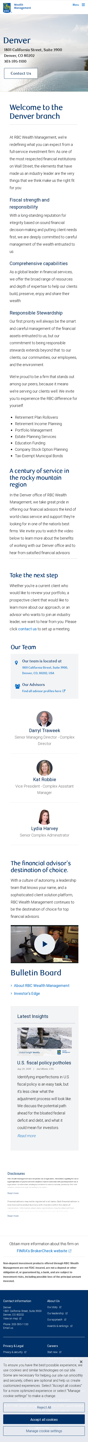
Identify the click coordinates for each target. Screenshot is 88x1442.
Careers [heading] (52, 1346)
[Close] (81, 1361)
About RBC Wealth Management (41, 985)
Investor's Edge (27, 993)
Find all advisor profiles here (41, 691)
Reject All (44, 1407)
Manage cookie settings (44, 1431)
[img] (44, 53)
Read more (26, 1135)
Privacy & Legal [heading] (13, 1346)
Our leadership (55, 1313)
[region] (44, 1399)
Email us (8, 1328)
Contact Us (21, 74)
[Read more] (13, 1193)
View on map (10, 1318)
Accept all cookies (44, 1419)
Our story (52, 1307)
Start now (52, 1352)
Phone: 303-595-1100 (15, 1324)
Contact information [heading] (17, 1301)
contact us (27, 628)
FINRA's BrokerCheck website (42, 1250)
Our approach (55, 1319)
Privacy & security (13, 1352)
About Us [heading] (53, 1301)
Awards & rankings (58, 1326)
